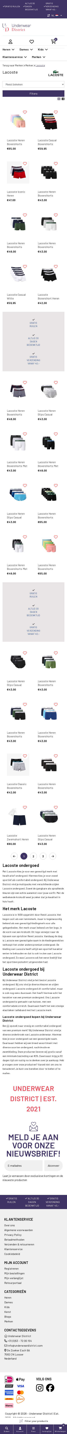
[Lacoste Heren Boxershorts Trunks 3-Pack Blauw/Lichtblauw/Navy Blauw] (49, 713)
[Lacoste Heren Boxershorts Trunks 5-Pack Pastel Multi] (18, 121)
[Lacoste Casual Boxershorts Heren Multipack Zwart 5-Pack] (49, 121)
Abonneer (53, 1165)
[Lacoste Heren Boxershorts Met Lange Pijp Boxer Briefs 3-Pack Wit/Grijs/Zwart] (18, 443)
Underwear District (19, 1336)
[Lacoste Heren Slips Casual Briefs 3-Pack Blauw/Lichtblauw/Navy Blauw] (18, 494)
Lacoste (40, 65)
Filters (33, 93)
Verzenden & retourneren (19, 1244)
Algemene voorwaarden (18, 1230)
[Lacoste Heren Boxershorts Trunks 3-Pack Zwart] (49, 172)
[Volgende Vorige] (52, 856)
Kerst (7, 1311)
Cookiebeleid (12, 1253)
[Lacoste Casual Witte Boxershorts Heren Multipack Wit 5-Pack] (18, 275)
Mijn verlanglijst (13, 1278)
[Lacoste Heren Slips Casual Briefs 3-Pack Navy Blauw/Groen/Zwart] (49, 816)
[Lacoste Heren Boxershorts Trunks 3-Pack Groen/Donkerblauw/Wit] (18, 224)
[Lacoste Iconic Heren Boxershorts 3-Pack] (18, 172)
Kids (7, 1307)
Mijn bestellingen (14, 1273)
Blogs (7, 1316)
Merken (29, 65)
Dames (8, 1302)
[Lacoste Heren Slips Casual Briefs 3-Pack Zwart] (18, 662)
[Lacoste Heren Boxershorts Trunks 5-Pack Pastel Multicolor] (49, 546)
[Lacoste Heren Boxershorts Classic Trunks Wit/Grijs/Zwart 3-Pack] (49, 224)
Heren (7, 1297)
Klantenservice (13, 1249)
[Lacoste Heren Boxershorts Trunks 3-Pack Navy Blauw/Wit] (18, 391)
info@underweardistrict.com (25, 1345)
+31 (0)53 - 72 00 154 (19, 1340)
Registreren (11, 1268)
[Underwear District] (17, 27)
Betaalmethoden (14, 1239)
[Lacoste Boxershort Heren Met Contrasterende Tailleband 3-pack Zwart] (49, 275)
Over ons (9, 1225)
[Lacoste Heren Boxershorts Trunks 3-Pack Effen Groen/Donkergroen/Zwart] (49, 662)
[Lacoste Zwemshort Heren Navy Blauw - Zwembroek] (18, 816)
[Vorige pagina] (14, 856)
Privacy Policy (13, 1234)
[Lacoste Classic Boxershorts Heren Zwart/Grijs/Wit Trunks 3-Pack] (18, 765)
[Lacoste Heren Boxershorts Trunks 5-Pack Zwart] (49, 494)
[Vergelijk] (49, 15)
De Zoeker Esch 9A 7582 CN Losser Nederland (17, 1354)
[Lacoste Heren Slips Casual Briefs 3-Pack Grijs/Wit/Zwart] (49, 391)
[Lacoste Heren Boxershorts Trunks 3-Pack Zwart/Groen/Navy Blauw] (18, 713)
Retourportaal (12, 1282)
